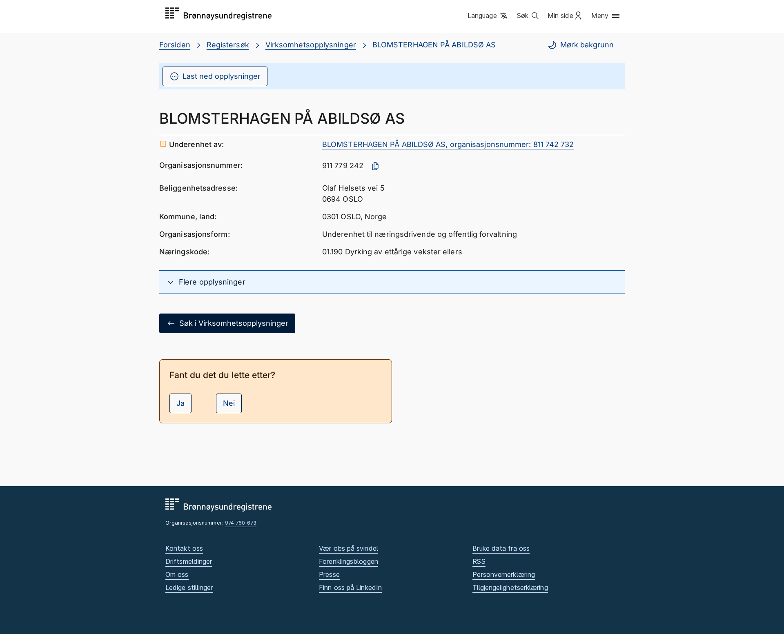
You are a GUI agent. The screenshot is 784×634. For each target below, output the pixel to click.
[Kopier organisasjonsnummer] (375, 166)
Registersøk (228, 44)
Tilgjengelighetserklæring (510, 587)
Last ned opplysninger (222, 76)
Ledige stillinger (189, 587)
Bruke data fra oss (501, 548)
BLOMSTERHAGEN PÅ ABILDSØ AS (434, 44)
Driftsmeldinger (188, 561)
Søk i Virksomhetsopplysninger (233, 323)
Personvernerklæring (503, 574)
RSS (478, 561)
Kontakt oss (184, 548)
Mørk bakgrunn (587, 44)
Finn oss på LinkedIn (350, 587)
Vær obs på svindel (348, 548)
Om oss (177, 574)
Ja (180, 403)
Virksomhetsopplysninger (310, 44)
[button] (488, 16)
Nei (229, 403)
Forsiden (174, 44)
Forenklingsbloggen (348, 561)
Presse (329, 574)
